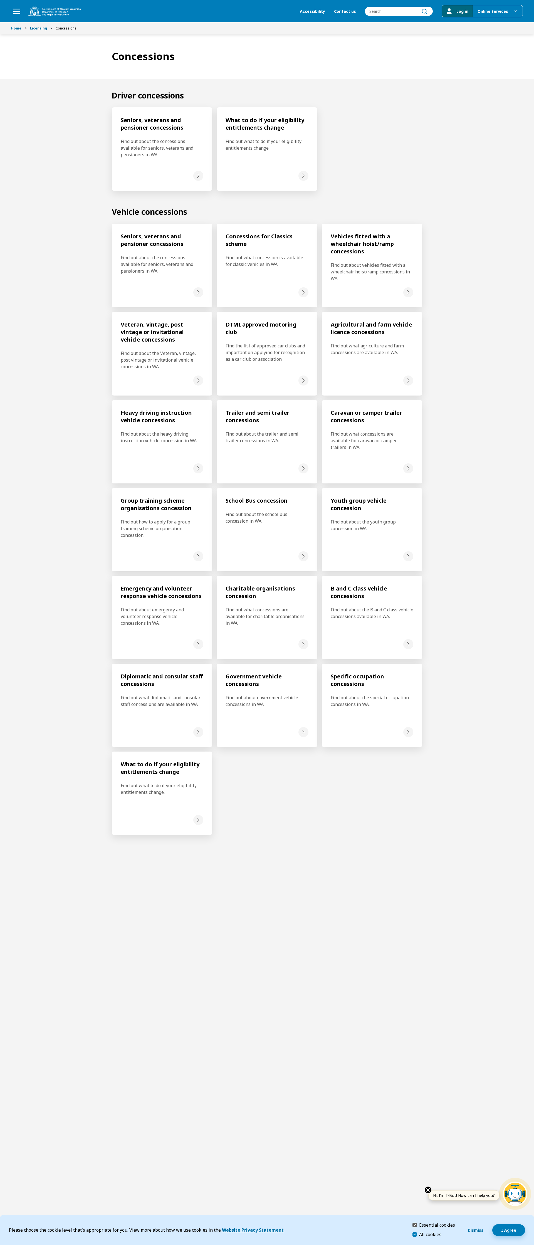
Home (16, 28)
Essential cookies (437, 1225)
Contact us (345, 11)
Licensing (38, 28)
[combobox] (399, 11)
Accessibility (312, 11)
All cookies (430, 1234)
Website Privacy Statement (253, 1230)
